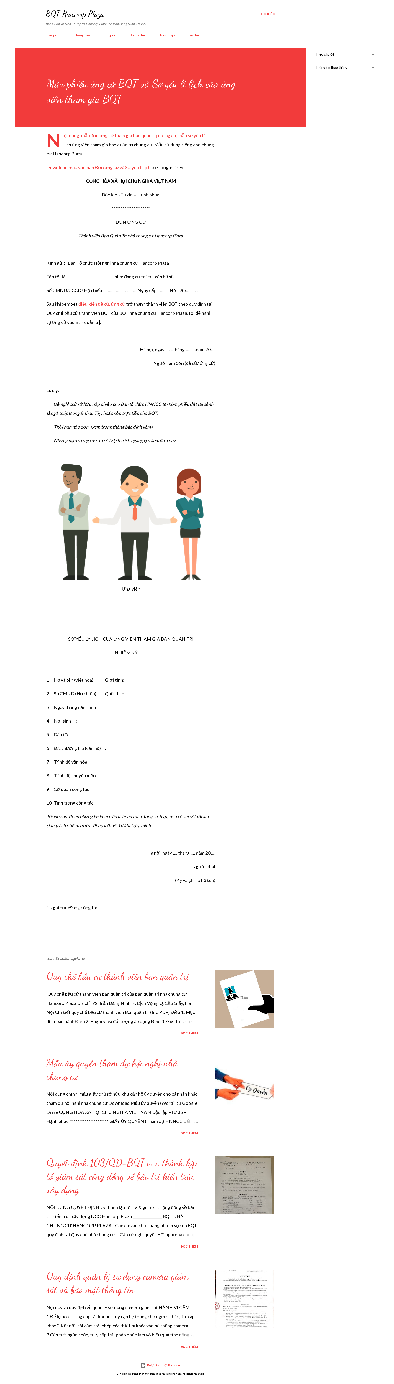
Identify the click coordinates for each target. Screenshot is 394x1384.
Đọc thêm (189, 1033)
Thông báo (82, 35)
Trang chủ (53, 35)
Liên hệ (193, 35)
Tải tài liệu (138, 35)
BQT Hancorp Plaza (75, 14)
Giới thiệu (167, 35)
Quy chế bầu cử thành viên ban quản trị (118, 976)
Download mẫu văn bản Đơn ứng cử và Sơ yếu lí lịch (98, 167)
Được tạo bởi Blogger (163, 1365)
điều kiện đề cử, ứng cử (102, 304)
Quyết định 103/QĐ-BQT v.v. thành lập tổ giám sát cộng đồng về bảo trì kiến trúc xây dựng (122, 1176)
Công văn (110, 35)
